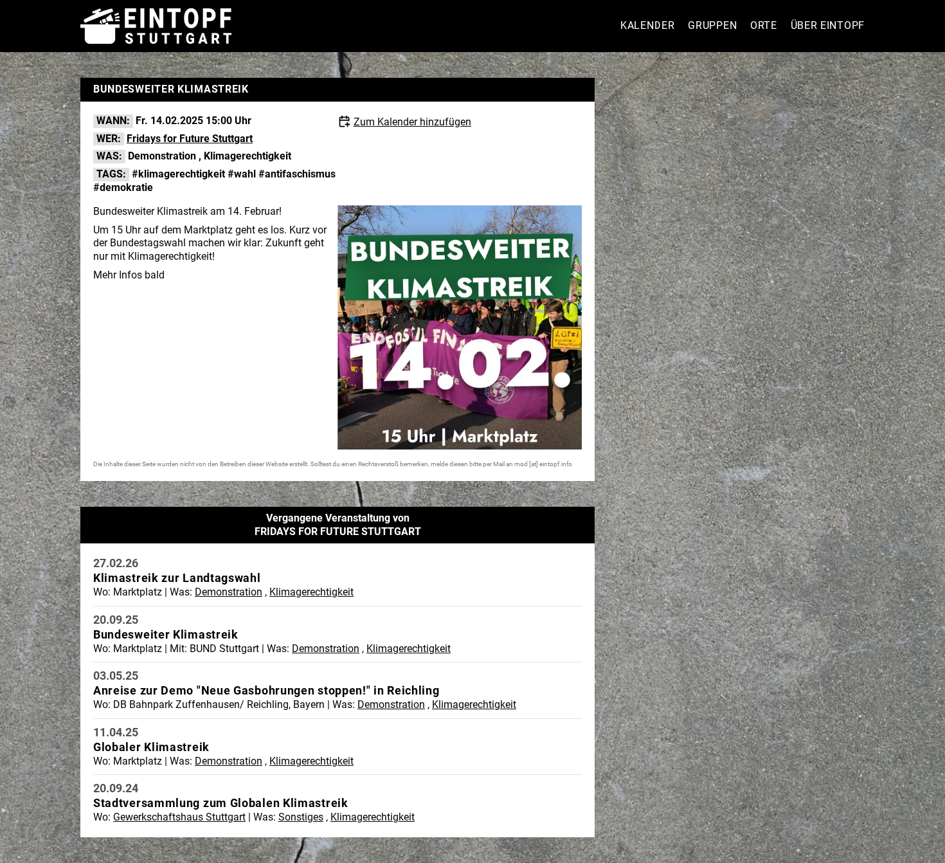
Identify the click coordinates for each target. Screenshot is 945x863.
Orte (763, 25)
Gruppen (712, 25)
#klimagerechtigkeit (178, 174)
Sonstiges (300, 817)
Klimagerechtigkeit (247, 156)
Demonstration (162, 156)
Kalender (647, 25)
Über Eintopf (828, 25)
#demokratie (123, 187)
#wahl (242, 174)
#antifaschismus (297, 174)
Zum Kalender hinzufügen (412, 122)
